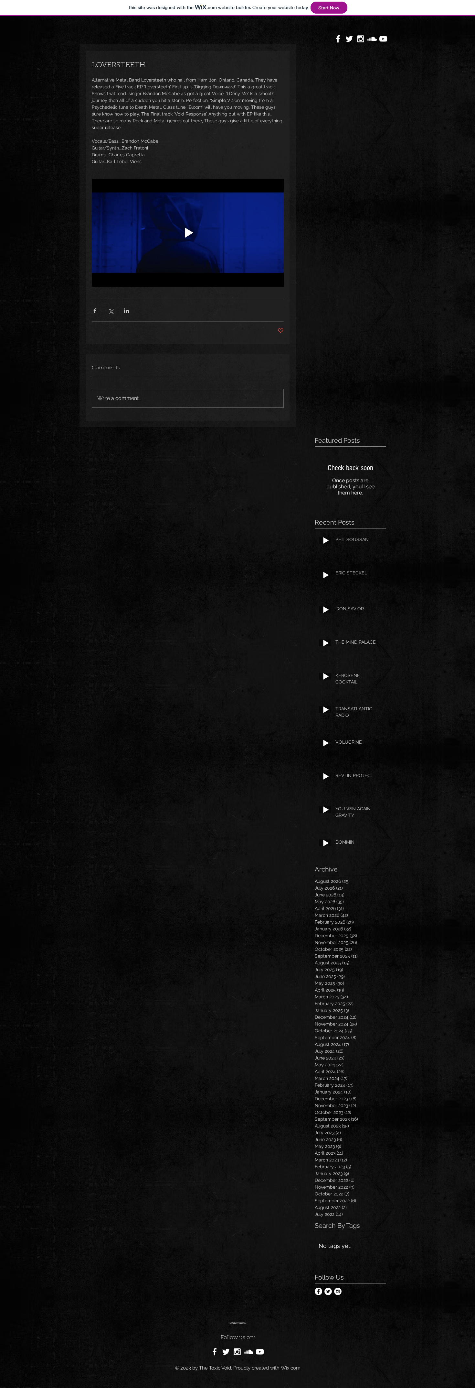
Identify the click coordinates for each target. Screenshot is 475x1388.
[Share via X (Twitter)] (111, 311)
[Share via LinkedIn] (126, 311)
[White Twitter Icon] (349, 39)
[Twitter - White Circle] (328, 1291)
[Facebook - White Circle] (318, 1291)
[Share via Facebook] (95, 311)
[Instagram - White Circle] (338, 1291)
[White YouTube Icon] (383, 39)
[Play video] (188, 233)
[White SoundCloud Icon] (372, 39)
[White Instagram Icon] (360, 39)
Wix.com (291, 1368)
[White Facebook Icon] (338, 39)
